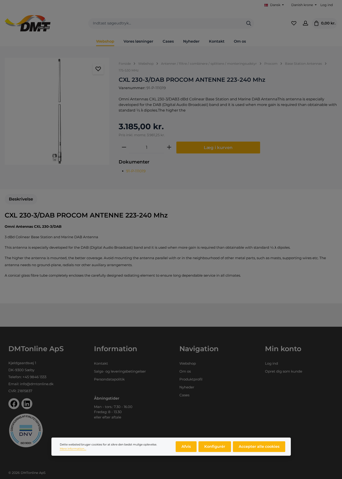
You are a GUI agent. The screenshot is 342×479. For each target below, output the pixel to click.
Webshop (187, 363)
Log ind (326, 5)
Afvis (186, 446)
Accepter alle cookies (259, 446)
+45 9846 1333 (34, 377)
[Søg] (248, 23)
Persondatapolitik (109, 379)
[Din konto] (305, 23)
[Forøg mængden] (169, 147)
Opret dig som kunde (283, 371)
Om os (185, 371)
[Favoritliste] (293, 23)
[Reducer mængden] (124, 147)
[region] (57, 111)
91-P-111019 (136, 171)
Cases (184, 395)
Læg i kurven (218, 147)
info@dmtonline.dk (37, 384)
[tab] (21, 199)
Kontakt (101, 363)
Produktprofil (190, 379)
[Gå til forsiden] (27, 23)
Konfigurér (214, 446)
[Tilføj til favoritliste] (98, 69)
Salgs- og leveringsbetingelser (120, 371)
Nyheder (186, 387)
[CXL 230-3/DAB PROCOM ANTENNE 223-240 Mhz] (57, 111)
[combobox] (166, 23)
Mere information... (73, 448)
